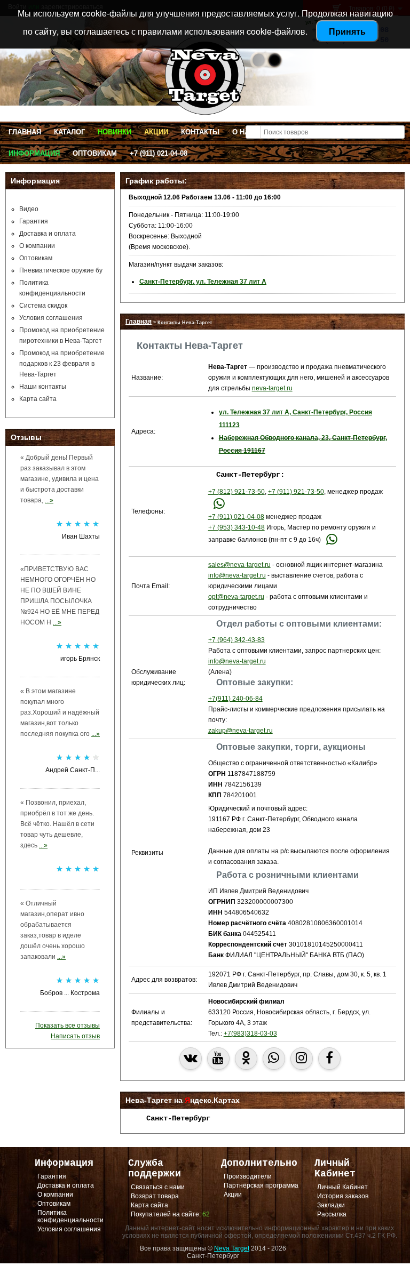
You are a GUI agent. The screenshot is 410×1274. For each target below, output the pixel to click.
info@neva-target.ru (237, 575)
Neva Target (231, 1248)
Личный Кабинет (342, 1187)
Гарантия (33, 221)
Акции (156, 132)
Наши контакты (42, 386)
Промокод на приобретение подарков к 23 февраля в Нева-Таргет (62, 363)
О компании (37, 246)
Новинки (114, 132)
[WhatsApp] (219, 506)
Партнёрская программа (261, 1185)
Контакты (200, 132)
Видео (28, 209)
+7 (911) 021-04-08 (158, 153)
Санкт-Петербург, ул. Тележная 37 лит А (202, 281)
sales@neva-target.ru (239, 564)
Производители (248, 1176)
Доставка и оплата (47, 233)
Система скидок (43, 305)
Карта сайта (38, 399)
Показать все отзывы (67, 1025)
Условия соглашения (51, 318)
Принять (347, 31)
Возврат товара (155, 1196)
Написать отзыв (75, 1036)
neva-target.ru (272, 388)
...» (49, 500)
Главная (25, 132)
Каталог (69, 132)
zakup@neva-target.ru (240, 730)
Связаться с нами (158, 1187)
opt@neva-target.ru (236, 596)
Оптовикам (95, 153)
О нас (243, 132)
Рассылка (331, 1214)
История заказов (342, 1196)
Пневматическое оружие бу (60, 270)
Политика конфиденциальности (70, 1216)
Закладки (331, 1205)
